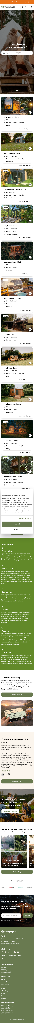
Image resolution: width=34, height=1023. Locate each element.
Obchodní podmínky (6, 1008)
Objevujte (4, 967)
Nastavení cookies (5, 1005)
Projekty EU (4, 1013)
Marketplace (5, 982)
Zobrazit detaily (24, 518)
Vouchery (4, 970)
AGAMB (3, 998)
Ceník (3, 979)
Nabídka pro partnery (10, 811)
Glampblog (4, 991)
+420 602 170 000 (9, 941)
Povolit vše (17, 524)
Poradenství (5, 984)
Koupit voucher (17, 694)
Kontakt (3, 993)
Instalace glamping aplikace (8, 1007)
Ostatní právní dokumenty (7, 1012)
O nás (3, 988)
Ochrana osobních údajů (7, 1010)
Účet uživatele (5, 996)
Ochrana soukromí (8, 920)
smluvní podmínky (18, 920)
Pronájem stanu (17, 781)
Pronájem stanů (6, 972)
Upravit (16, 529)
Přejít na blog (17, 872)
